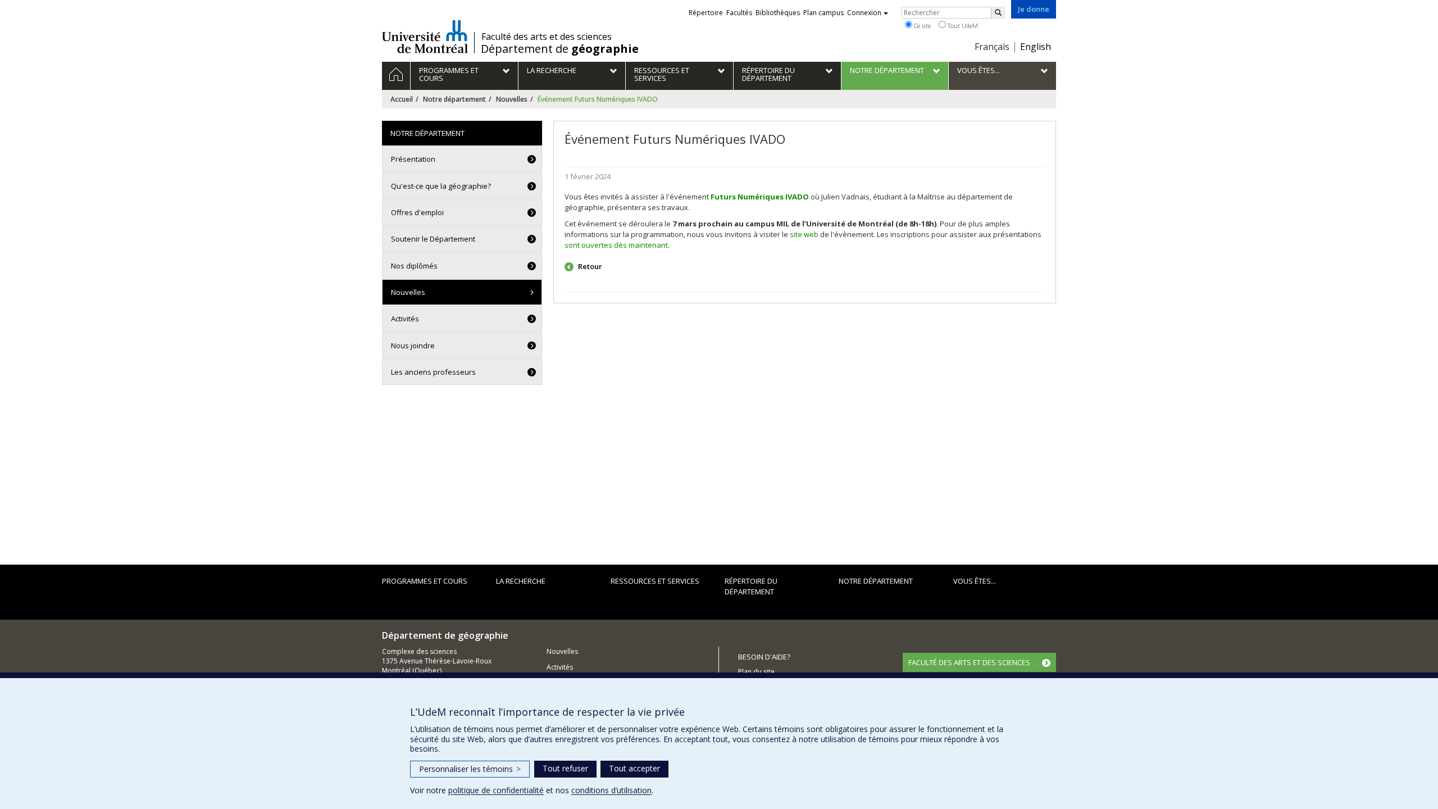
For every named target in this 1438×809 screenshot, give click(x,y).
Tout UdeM (962, 25)
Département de (560, 48)
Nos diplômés (414, 266)
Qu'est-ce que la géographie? (441, 186)
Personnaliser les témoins (470, 768)
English (1035, 46)
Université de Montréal (425, 36)
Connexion (864, 12)
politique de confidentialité (496, 790)
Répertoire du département (751, 586)
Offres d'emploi (417, 212)
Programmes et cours (424, 581)
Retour (589, 266)
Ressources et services (655, 581)
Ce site (921, 25)
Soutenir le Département (433, 239)
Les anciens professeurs (433, 372)
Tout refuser (565, 768)
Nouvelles (511, 99)
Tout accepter (634, 768)
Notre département (454, 99)
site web (804, 234)
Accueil (401, 99)
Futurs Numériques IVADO (760, 197)
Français (992, 46)
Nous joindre (413, 345)
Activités (405, 318)
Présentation (413, 159)
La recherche (520, 581)
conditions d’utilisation (611, 790)
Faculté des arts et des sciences (546, 36)
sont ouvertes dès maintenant (616, 245)
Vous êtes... (974, 581)
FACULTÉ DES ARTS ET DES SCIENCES (969, 662)
